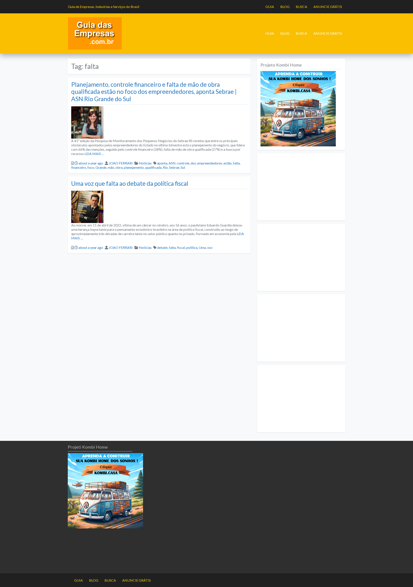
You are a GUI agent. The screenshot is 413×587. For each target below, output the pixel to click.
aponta (162, 163)
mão (111, 167)
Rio (165, 167)
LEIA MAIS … (94, 154)
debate (162, 247)
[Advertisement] (301, 187)
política (191, 247)
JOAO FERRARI (121, 163)
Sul (183, 167)
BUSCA (301, 7)
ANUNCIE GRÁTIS (327, 7)
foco (90, 167)
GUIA (269, 7)
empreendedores (209, 163)
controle (183, 163)
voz (210, 247)
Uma (202, 247)
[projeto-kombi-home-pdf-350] (298, 108)
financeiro (78, 167)
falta (236, 163)
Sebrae (174, 167)
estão (227, 163)
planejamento (134, 167)
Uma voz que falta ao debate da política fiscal (129, 183)
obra (119, 167)
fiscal (181, 247)
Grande (101, 167)
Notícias (145, 163)
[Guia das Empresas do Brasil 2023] (95, 33)
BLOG (285, 7)
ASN (172, 163)
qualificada (153, 167)
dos (193, 163)
